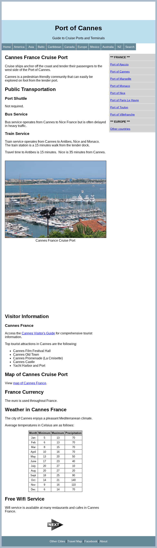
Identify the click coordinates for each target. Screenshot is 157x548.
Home (7, 46)
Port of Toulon (119, 107)
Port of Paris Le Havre (124, 100)
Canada (69, 46)
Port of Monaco (120, 85)
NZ (119, 46)
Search (130, 46)
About (103, 541)
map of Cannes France (29, 383)
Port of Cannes (120, 71)
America (19, 46)
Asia (31, 46)
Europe (82, 46)
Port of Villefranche (122, 114)
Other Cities (57, 541)
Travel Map (74, 541)
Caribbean (54, 46)
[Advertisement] (78, 11)
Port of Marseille (120, 78)
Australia (108, 46)
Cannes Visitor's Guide (38, 333)
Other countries (120, 128)
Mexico (94, 46)
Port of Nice (117, 93)
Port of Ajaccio (119, 64)
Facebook (90, 541)
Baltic (41, 46)
